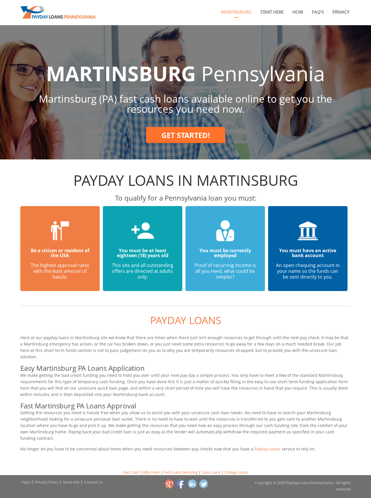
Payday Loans (185, 320)
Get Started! (185, 135)
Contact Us (93, 482)
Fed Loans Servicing (181, 472)
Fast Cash (131, 472)
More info (71, 482)
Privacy (340, 12)
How (297, 12)
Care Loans (211, 472)
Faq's (26, 482)
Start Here (272, 12)
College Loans (236, 472)
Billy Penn (151, 472)
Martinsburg (236, 12)
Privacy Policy (47, 482)
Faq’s (318, 12)
